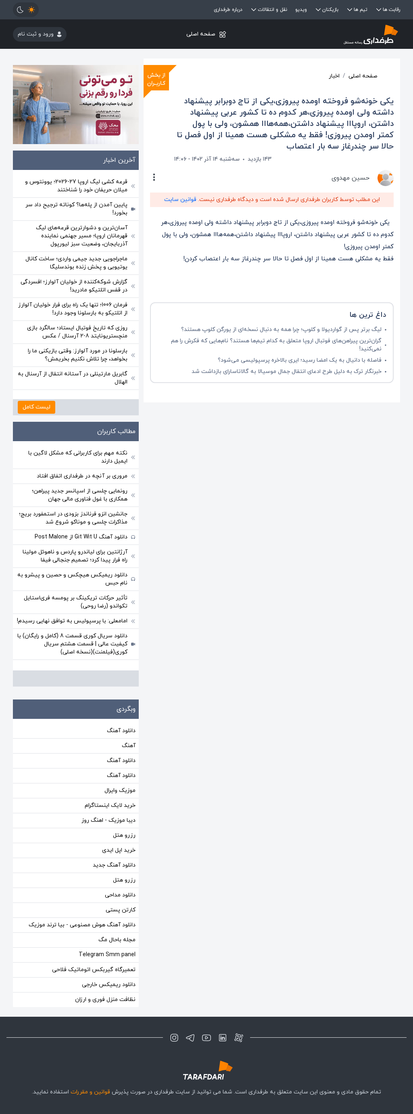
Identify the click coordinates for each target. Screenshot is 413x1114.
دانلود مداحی (120, 895)
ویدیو (301, 9)
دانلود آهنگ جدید (114, 865)
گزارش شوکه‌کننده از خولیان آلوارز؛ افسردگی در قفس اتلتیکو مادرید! (74, 286)
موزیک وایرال (120, 790)
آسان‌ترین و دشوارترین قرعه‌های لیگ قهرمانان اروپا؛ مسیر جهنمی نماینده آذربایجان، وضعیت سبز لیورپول (81, 236)
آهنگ (129, 746)
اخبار (334, 76)
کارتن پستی (121, 910)
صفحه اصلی (200, 34)
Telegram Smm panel (107, 955)
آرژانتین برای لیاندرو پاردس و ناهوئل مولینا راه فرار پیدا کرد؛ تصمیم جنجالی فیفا (75, 556)
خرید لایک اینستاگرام (110, 805)
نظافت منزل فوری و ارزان (105, 999)
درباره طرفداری (228, 9)
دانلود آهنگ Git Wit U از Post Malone (81, 537)
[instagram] (174, 1038)
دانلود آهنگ (121, 731)
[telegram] (190, 1038)
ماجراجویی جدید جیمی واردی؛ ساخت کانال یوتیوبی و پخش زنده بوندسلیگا (76, 263)
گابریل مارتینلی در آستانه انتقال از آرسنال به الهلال (72, 378)
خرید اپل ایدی (119, 850)
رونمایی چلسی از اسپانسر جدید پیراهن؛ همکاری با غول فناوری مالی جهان (79, 495)
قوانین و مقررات (90, 1092)
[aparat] (239, 1038)
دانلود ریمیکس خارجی (109, 984)
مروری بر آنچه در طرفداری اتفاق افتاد (82, 476)
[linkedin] (222, 1038)
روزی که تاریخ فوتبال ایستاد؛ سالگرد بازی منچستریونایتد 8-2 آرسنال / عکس (77, 332)
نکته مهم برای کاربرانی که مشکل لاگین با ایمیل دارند (77, 457)
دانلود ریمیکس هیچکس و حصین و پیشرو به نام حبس (72, 579)
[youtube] (206, 1038)
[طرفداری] (335, 34)
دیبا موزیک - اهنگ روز (108, 820)
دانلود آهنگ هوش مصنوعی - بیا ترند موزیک (82, 925)
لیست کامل (36, 407)
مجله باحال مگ (117, 940)
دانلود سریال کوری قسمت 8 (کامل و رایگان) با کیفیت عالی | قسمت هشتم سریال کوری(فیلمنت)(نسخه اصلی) (72, 644)
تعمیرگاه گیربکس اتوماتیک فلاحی (94, 970)
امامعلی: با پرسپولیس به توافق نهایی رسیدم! (72, 621)
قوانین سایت (180, 199)
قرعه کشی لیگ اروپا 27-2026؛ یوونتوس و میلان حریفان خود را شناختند (76, 186)
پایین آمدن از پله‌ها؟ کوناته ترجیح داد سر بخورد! (76, 209)
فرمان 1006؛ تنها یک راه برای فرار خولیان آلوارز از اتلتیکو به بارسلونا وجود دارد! (72, 309)
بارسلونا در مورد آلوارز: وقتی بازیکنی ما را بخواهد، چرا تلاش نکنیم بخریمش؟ (77, 355)
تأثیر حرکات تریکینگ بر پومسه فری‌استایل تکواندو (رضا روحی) (75, 602)
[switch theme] (26, 9)
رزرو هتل (124, 835)
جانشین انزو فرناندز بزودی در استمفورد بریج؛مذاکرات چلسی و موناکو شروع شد (73, 518)
